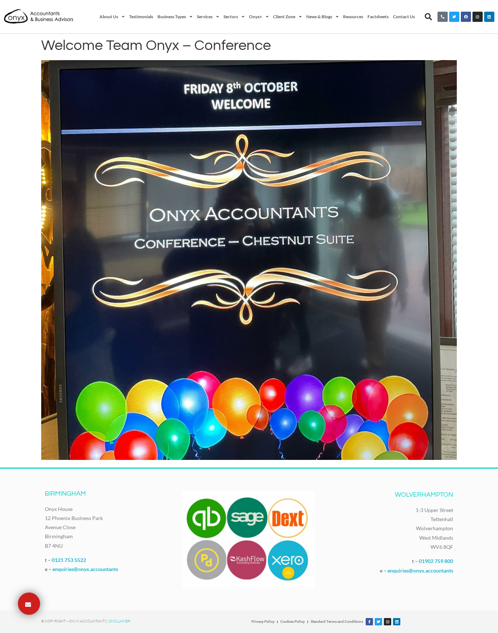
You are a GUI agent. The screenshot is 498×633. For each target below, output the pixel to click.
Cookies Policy (292, 622)
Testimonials (141, 16)
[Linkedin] (489, 17)
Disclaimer (119, 621)
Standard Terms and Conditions (337, 622)
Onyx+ (255, 16)
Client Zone (284, 16)
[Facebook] (466, 17)
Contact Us (404, 16)
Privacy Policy (263, 622)
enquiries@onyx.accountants (85, 569)
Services (205, 16)
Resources (353, 16)
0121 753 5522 (69, 560)
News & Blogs (319, 16)
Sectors (230, 16)
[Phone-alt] (442, 17)
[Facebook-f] (369, 621)
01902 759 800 (436, 561)
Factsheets (378, 16)
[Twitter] (454, 17)
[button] (428, 16)
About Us (109, 16)
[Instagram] (477, 17)
